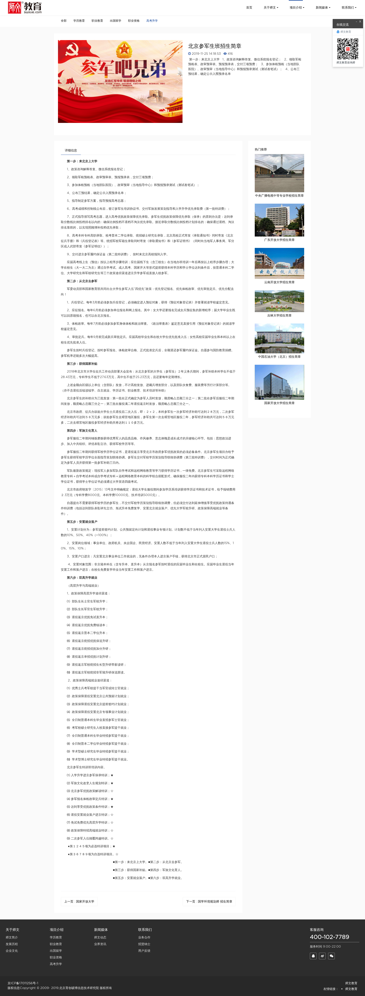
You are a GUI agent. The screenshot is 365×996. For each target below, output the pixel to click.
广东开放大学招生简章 (279, 240)
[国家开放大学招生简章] (279, 382)
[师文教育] (25, 7)
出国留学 (115, 20)
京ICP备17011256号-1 (23, 983)
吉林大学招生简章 (279, 315)
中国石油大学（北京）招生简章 (279, 356)
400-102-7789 (329, 937)
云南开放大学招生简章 (279, 282)
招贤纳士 (144, 944)
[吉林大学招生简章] (279, 301)
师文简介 (12, 937)
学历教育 (79, 20)
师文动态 (100, 937)
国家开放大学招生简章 (279, 403)
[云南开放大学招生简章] (279, 263)
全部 (64, 20)
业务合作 (144, 937)
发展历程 (12, 944)
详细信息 (71, 150)
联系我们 (145, 930)
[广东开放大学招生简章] (279, 220)
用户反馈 (144, 950)
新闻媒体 (101, 930)
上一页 (79, 901)
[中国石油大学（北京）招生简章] (279, 338)
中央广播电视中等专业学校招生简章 (279, 195)
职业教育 (97, 20)
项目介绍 (56, 930)
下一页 (209, 901)
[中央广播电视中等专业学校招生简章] (279, 173)
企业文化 (12, 950)
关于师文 (12, 930)
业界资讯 (100, 944)
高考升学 (152, 20)
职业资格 (134, 20)
